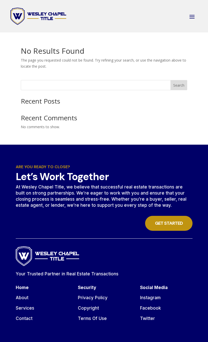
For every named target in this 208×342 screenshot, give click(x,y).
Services (25, 308)
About (22, 297)
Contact (24, 318)
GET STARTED (169, 223)
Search (178, 85)
